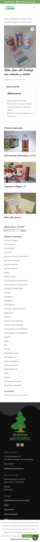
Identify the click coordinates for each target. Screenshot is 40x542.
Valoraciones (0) (12, 87)
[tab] (20, 86)
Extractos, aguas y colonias (14, 309)
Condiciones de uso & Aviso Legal (16, 500)
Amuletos (8, 252)
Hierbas (7, 317)
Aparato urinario (10, 268)
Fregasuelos (9, 313)
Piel (5, 345)
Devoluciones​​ (9, 509)
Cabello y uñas (9, 276)
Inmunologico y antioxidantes (16, 333)
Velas (6, 373)
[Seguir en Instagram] (22, 445)
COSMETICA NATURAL (13, 288)
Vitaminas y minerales (13, 381)
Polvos (6, 349)
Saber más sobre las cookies (20, 539)
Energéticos (8, 301)
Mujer (6, 341)
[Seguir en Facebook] (18, 445)
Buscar (23, 231)
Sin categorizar (10, 357)
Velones (24, 19)
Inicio (6, 19)
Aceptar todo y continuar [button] (30, 536)
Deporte (7, 292)
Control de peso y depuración (15, 280)
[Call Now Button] (35, 537)
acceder (16, 113)
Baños (6, 272)
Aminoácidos (9, 248)
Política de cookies (11, 514)
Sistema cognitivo (11, 361)
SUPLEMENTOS (10, 369)
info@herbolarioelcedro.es (14, 468)
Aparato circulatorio (12, 260)
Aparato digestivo (11, 264)
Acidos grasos (9, 244)
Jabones (7, 337)
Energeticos (8, 296)
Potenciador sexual (11, 353)
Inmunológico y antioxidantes (16, 329)
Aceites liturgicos (11, 240)
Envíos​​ (6, 505)
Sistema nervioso (11, 365)
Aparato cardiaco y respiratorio (16, 256)
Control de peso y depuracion (15, 284)
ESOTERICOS (14, 19)
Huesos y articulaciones (13, 321)
